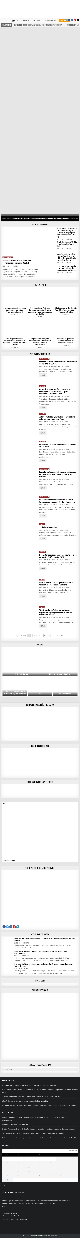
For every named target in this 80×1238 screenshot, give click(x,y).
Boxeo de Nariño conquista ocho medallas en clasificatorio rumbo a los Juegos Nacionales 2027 (43, 965)
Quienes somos (52, 20)
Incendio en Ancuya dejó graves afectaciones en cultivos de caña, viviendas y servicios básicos (66, 257)
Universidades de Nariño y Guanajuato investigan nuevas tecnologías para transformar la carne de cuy (67, 233)
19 (29, 1171)
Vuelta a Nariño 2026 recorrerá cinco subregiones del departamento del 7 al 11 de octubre (44, 940)
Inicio (16, 20)
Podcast (38, 20)
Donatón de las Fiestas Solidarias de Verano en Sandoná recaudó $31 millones (40, 218)
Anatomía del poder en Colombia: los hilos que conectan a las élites (65, 341)
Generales (43, 414)
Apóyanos (64, 20)
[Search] (78, 20)
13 (40, 1167)
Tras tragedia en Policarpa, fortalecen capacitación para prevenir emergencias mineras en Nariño (40, 311)
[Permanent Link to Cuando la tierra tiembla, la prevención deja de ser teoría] (14, 686)
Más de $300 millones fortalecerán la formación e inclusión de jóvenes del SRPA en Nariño (14, 342)
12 (29, 1167)
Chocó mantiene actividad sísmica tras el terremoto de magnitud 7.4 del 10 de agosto (57, 501)
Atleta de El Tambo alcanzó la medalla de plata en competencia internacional (44, 1129)
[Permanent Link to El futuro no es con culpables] (59, 662)
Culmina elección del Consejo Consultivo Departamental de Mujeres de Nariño (65, 310)
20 (48, 636)
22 (61, 1171)
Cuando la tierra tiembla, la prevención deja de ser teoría (15, 693)
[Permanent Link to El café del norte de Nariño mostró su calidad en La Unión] (20, 453)
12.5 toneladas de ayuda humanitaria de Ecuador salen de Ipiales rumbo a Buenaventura (40, 342)
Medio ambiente (7, 257)
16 (72, 1167)
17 (8, 1171)
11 (18, 1167)
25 (18, 1176)
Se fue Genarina (65, 693)
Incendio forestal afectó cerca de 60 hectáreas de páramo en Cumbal (17, 262)
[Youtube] (75, 20)
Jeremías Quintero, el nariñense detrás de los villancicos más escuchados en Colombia (42, 1138)
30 (52, 636)
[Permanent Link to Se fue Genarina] (65, 686)
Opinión (42, 524)
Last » (62, 636)
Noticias (27, 20)
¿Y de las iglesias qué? (48, 527)
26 (29, 1176)
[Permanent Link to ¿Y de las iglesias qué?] (20, 536)
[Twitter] (65, 20)
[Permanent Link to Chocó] (40, 686)
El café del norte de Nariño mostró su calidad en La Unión (67, 244)
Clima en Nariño (8, 861)
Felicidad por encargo (19, 1124)
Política (42, 579)
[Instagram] (72, 20)
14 (50, 1167)
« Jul (4, 1186)
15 (61, 1167)
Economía (42, 386)
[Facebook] (69, 20)
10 (45, 636)
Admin (40, 366)
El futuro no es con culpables (59, 674)
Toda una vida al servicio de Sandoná (49, 1133)
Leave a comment (66, 366)
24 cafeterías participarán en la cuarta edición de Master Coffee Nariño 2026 (67, 268)
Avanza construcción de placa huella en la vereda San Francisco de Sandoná (14, 310)
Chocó (40, 693)
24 (8, 1176)
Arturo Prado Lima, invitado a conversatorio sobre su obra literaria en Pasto (57, 418)
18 (18, 1171)
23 (72, 1171)
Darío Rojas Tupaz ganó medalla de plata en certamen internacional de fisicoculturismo (40, 952)
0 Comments (14, 266)
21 (50, 1171)
